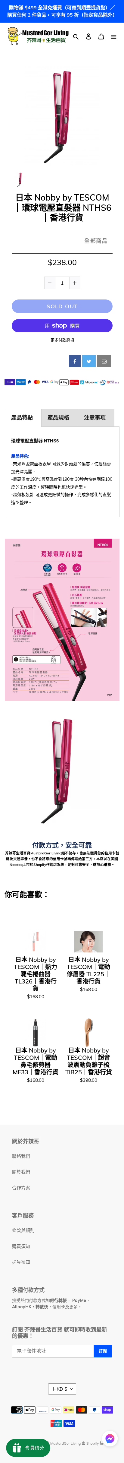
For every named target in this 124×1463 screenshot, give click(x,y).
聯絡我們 (21, 1156)
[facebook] (75, 361)
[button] (110, 1440)
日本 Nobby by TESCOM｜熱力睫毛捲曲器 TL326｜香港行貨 (35, 974)
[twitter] (89, 361)
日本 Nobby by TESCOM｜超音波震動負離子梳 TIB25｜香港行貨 (88, 1061)
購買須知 (21, 1246)
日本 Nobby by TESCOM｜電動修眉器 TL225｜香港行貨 (88, 970)
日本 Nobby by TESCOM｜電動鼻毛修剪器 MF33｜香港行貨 (35, 1061)
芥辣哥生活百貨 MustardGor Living (52, 1443)
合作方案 (21, 1188)
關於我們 (21, 1172)
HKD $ (60, 1389)
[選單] (113, 36)
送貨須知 (21, 1262)
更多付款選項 (62, 339)
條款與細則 (23, 1230)
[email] (104, 361)
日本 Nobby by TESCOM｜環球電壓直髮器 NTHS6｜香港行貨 (62, 207)
